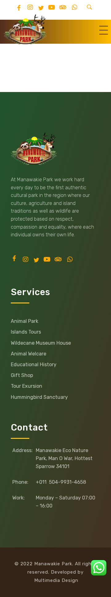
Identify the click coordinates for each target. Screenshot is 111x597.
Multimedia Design (56, 580)
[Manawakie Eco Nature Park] (25, 29)
